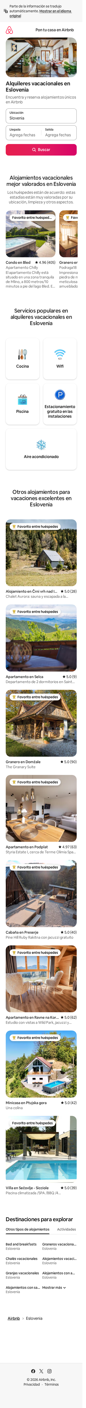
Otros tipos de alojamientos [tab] (27, 1229)
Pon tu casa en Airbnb (55, 29)
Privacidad (32, 1384)
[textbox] (23, 135)
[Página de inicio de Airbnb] (9, 30)
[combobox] (41, 118)
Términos (51, 1384)
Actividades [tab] (66, 1229)
